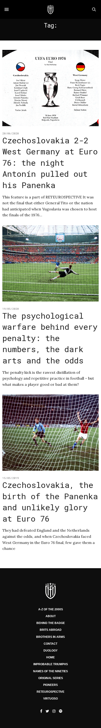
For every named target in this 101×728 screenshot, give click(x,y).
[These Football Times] (50, 9)
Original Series (50, 678)
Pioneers (50, 685)
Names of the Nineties (50, 671)
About (51, 616)
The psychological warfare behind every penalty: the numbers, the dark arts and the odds (49, 338)
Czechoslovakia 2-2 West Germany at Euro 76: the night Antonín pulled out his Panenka (50, 162)
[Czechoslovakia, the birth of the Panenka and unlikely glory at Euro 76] (50, 432)
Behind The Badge (50, 623)
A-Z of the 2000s (50, 609)
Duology (50, 650)
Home (50, 657)
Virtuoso (50, 698)
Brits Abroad (51, 629)
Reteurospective (50, 691)
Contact (50, 643)
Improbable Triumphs (50, 664)
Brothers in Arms (50, 637)
